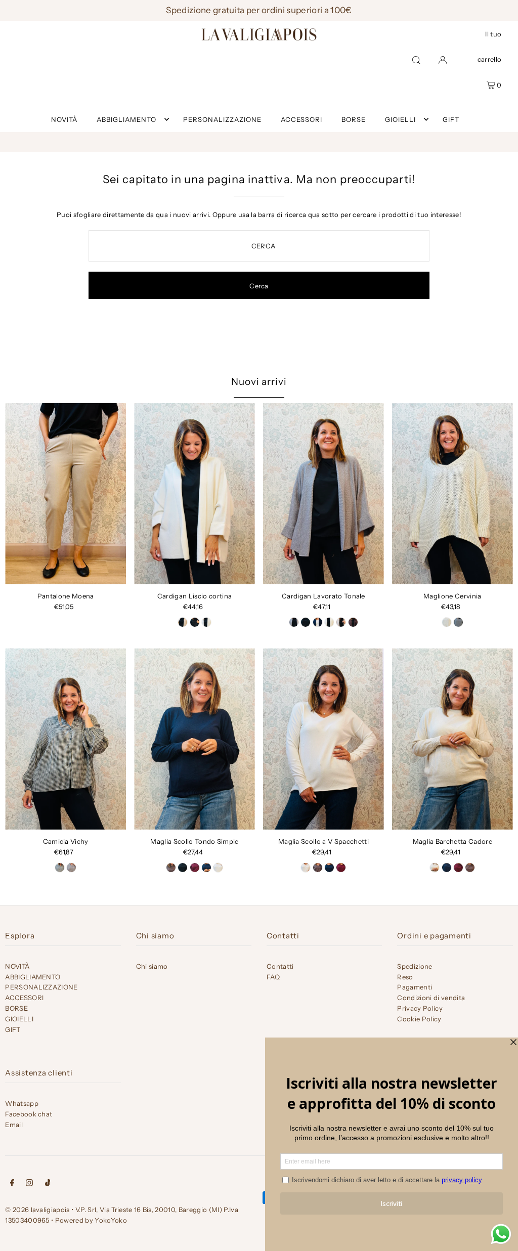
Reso (405, 977)
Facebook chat (28, 1114)
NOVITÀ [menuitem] (64, 119)
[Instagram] (29, 1184)
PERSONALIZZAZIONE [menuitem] (222, 119)
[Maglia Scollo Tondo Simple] (194, 738)
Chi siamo (152, 966)
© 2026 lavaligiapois (37, 1209)
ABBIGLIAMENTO (126, 119)
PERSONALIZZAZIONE (41, 987)
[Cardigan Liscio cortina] (194, 493)
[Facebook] (12, 1184)
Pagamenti (414, 987)
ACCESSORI (24, 998)
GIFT (12, 1029)
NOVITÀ (17, 966)
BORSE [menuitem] (353, 119)
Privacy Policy (420, 1008)
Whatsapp (21, 1103)
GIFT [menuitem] (451, 119)
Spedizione (414, 966)
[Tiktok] (48, 1184)
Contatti (280, 966)
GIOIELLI (400, 119)
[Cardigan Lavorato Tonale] (323, 493)
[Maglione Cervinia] (452, 493)
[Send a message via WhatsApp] (501, 1234)
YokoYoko (111, 1220)
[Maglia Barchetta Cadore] (452, 738)
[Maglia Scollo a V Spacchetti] (323, 738)
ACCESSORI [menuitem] (301, 119)
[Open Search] (416, 60)
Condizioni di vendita (431, 998)
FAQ (273, 977)
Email (14, 1124)
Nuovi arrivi (259, 381)
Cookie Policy (419, 1019)
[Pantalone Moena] (65, 493)
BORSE (16, 1008)
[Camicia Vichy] (65, 738)
